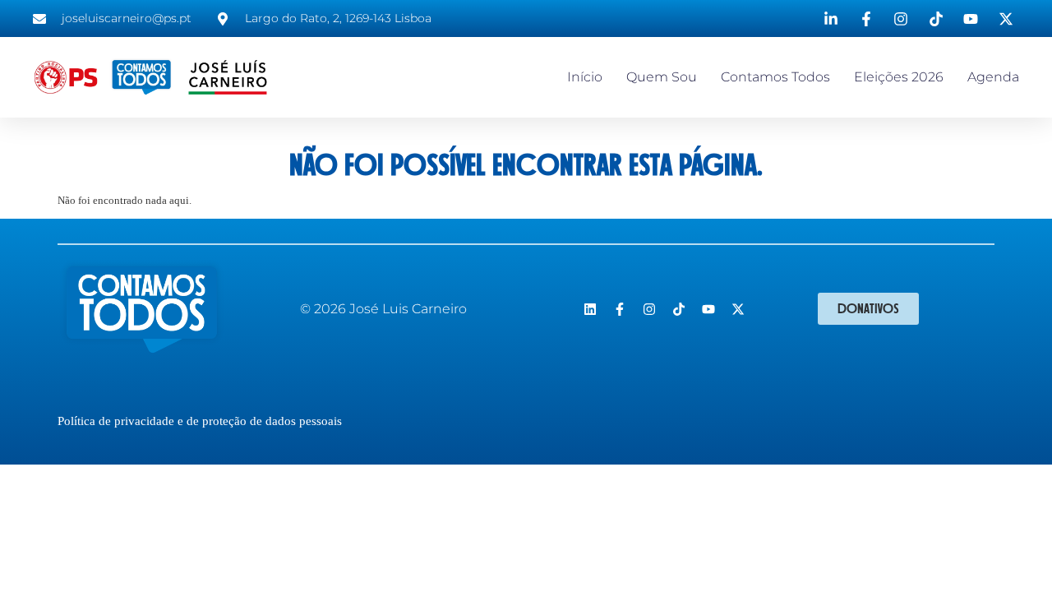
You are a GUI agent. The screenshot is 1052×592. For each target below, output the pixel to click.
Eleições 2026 (899, 77)
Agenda (993, 77)
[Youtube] (708, 309)
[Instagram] (649, 309)
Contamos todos (775, 77)
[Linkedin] (590, 309)
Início (584, 77)
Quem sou (661, 77)
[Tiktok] (678, 309)
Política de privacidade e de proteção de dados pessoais (200, 421)
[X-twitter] (738, 309)
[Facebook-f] (619, 309)
